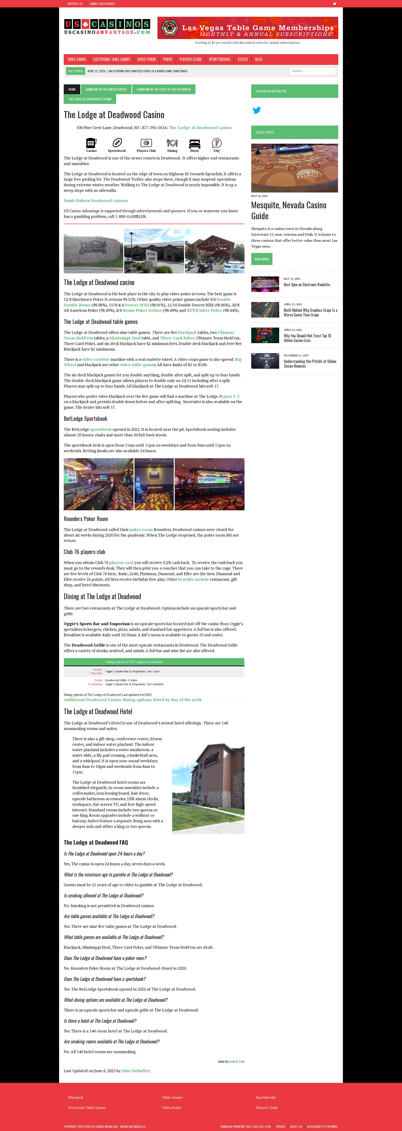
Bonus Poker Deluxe (142, 310)
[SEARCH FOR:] (312, 70)
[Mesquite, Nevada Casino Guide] (294, 189)
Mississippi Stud (125, 338)
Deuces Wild (136, 305)
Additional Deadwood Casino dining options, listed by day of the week (133, 699)
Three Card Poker (177, 338)
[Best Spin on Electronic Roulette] (265, 289)
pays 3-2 (231, 396)
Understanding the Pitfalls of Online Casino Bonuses (310, 363)
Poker (167, 59)
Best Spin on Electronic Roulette (307, 284)
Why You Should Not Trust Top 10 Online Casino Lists (307, 338)
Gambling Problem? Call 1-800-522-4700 (246, 1126)
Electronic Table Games (111, 59)
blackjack (187, 332)
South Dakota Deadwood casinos (96, 200)
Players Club (146, 151)
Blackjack (75, 1097)
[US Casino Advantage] (107, 26)
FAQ (217, 151)
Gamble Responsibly (102, 4)
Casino (91, 151)
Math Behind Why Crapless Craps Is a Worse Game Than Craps (310, 312)
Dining (173, 151)
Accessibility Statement (322, 1126)
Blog (258, 59)
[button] (93, 251)
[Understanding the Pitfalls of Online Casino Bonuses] (265, 365)
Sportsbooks (219, 59)
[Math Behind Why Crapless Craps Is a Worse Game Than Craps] (265, 314)
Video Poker (146, 59)
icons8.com (237, 1061)
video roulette (96, 359)
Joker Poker (210, 310)
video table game (137, 364)
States (243, 59)
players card (121, 562)
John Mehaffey (136, 1070)
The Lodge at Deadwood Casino (200, 127)
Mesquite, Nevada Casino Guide (289, 210)
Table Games (76, 59)
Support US (75, 4)
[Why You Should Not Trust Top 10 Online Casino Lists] (265, 340)
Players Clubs (191, 59)
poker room (141, 529)
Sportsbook (117, 151)
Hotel (195, 151)
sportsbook (101, 429)
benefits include (193, 579)
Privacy (280, 1126)
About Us (296, 1126)
